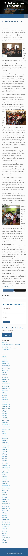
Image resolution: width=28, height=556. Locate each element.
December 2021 (6, 444)
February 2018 (5, 519)
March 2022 (5, 438)
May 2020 (4, 478)
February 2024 (5, 401)
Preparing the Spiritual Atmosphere (10, 347)
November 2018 (6, 505)
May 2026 (4, 358)
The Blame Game (6, 349)
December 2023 (6, 404)
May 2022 (4, 435)
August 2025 (5, 370)
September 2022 (6, 429)
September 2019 (6, 488)
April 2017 (4, 533)
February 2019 (5, 499)
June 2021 (4, 454)
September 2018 (6, 508)
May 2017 (4, 531)
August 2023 (5, 410)
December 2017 (6, 522)
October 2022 (5, 428)
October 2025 (5, 367)
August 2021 (5, 451)
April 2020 (4, 479)
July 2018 (4, 512)
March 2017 (5, 535)
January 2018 (5, 521)
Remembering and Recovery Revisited (11, 344)
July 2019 (4, 492)
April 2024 (4, 397)
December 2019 (6, 485)
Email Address (6, 308)
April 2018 (4, 517)
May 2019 (4, 496)
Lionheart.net (19, 553)
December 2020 (6, 465)
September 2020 (6, 471)
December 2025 (6, 365)
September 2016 (6, 539)
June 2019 (4, 494)
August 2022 (5, 431)
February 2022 (5, 440)
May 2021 (4, 456)
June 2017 (4, 530)
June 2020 (4, 476)
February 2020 (5, 481)
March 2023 (5, 419)
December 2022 (6, 424)
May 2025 (4, 374)
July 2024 (4, 392)
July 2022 (4, 433)
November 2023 (6, 406)
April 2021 (4, 458)
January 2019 (5, 501)
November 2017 (6, 524)
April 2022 (4, 436)
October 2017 (5, 526)
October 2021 (5, 447)
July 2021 (4, 453)
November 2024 (6, 385)
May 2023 (4, 415)
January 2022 (5, 442)
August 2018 (5, 510)
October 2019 (5, 487)
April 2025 (4, 376)
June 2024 (4, 393)
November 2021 (6, 445)
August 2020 (5, 472)
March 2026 (5, 361)
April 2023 (4, 417)
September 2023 (6, 408)
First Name (5, 312)
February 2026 (5, 363)
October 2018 (5, 506)
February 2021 (5, 462)
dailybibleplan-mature (8, 286)
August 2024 (5, 390)
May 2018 (4, 515)
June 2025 (4, 372)
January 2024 (5, 402)
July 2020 (4, 474)
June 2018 (4, 514)
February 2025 (5, 379)
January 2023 (5, 422)
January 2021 (5, 463)
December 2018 (6, 503)
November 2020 (6, 467)
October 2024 (5, 386)
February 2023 (5, 420)
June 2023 (4, 413)
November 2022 (6, 426)
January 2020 (5, 483)
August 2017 (5, 528)
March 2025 (5, 377)
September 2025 (6, 368)
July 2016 (4, 540)
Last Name (5, 317)
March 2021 (5, 460)
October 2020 (5, 469)
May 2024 (4, 395)
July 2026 (4, 356)
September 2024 (6, 388)
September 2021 (6, 449)
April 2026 (4, 359)
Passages (4, 342)
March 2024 (5, 399)
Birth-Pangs (5, 346)
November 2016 (6, 537)
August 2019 (5, 490)
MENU (4, 16)
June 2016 (4, 542)
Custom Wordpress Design (11, 553)
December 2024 (6, 383)
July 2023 (4, 411)
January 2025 (5, 381)
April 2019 (4, 497)
